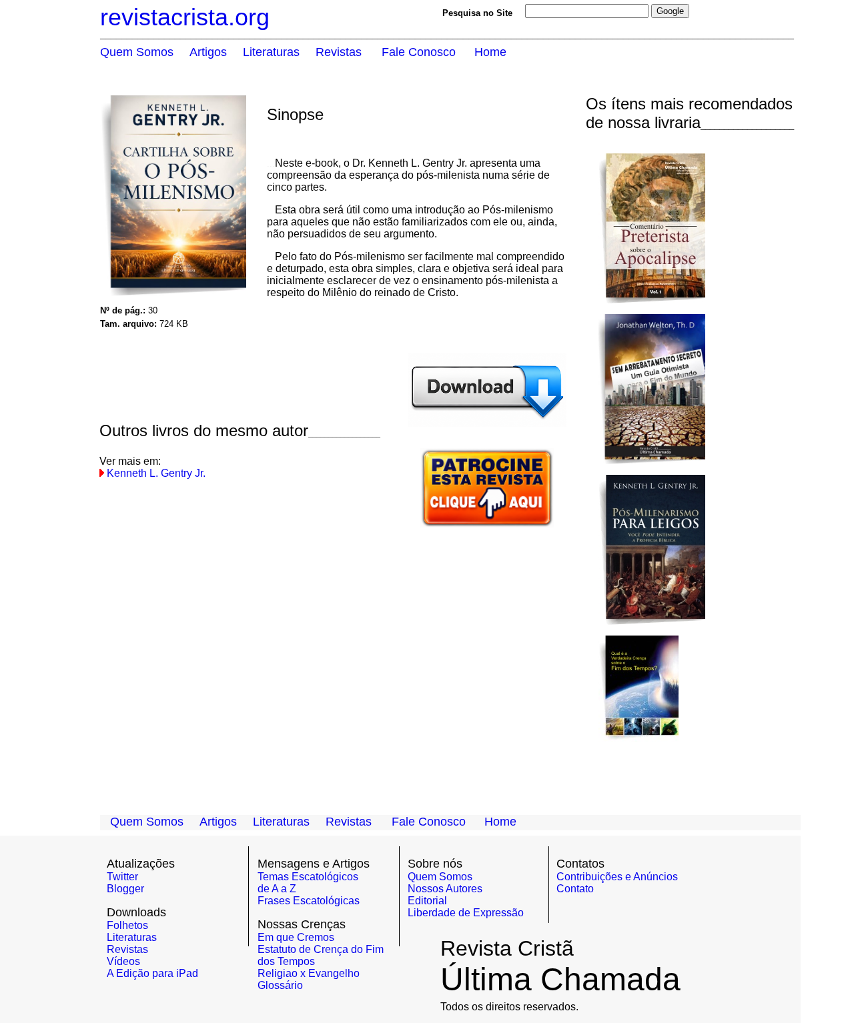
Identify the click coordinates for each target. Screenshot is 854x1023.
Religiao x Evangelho (309, 973)
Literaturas (132, 937)
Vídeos (123, 961)
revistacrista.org (185, 17)
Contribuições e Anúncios (617, 876)
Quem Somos (440, 876)
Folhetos (127, 925)
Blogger (125, 888)
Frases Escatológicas (309, 900)
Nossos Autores (445, 888)
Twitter (122, 876)
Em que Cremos (296, 937)
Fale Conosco (429, 821)
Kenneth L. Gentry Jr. (156, 473)
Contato (575, 888)
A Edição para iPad (152, 973)
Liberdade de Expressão (466, 912)
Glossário (280, 985)
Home (500, 821)
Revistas (127, 949)
